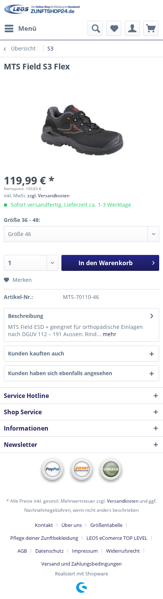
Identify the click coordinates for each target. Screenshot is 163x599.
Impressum (85, 550)
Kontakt (44, 525)
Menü (27, 28)
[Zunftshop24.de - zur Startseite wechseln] (43, 10)
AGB (22, 550)
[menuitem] (20, 28)
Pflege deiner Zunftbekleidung (44, 538)
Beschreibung (25, 315)
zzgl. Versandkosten (48, 195)
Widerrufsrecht (123, 550)
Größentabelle (106, 525)
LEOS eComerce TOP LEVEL (116, 538)
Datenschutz (49, 550)
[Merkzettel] (113, 28)
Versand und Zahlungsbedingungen (81, 563)
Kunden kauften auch (36, 353)
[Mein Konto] (132, 28)
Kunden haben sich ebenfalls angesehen (60, 373)
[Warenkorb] (150, 28)
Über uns (71, 525)
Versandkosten (122, 501)
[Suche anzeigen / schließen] (95, 28)
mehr (108, 334)
